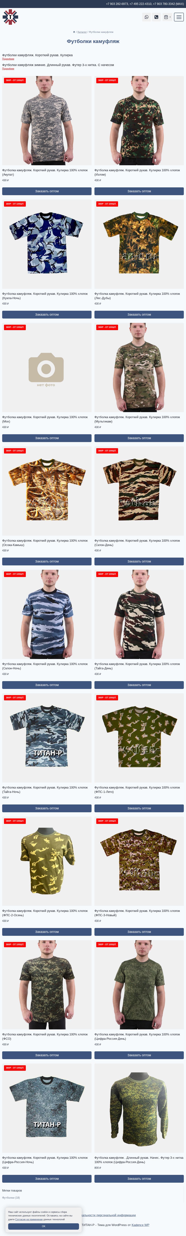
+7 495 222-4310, (141, 3)
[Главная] (74, 31)
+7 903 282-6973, (117, 3)
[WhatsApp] (146, 17)
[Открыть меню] (179, 17)
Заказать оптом (47, 191)
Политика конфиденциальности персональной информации (93, 1215)
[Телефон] (156, 17)
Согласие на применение (29, 1219)
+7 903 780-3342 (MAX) (168, 3)
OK (43, 1226)
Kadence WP (140, 1225)
